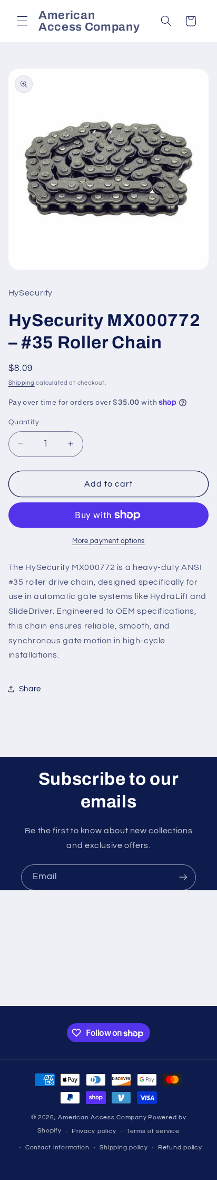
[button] (22, 21)
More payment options (108, 541)
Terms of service (153, 1131)
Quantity (23, 422)
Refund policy (180, 1147)
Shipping (21, 383)
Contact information (57, 1147)
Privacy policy (94, 1131)
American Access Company (102, 1117)
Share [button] (30, 689)
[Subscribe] (183, 877)
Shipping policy (123, 1147)
